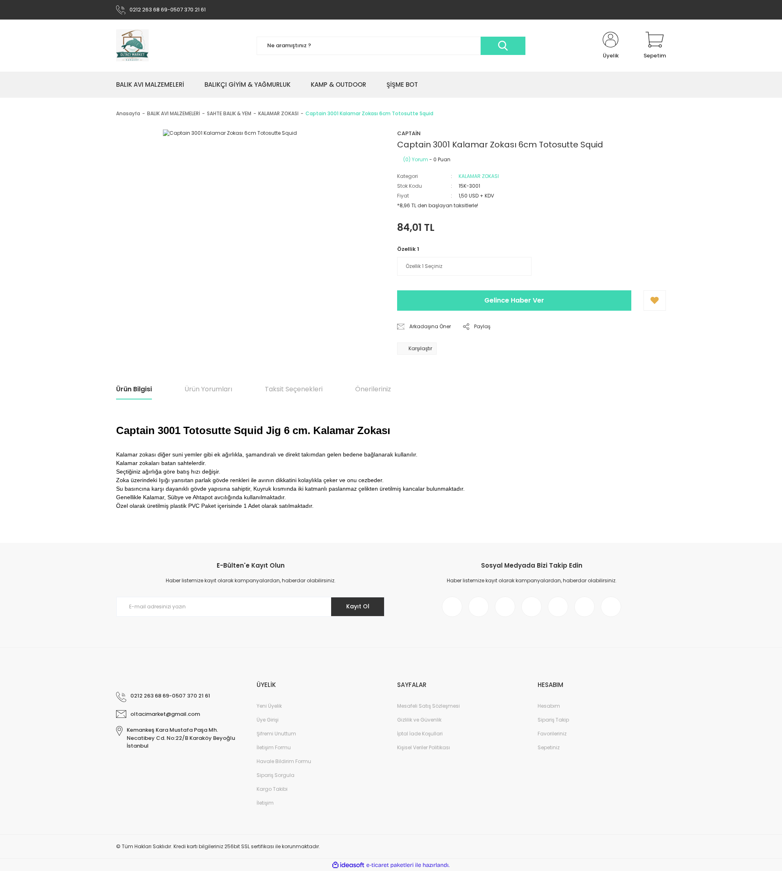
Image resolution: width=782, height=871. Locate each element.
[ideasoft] (348, 865)
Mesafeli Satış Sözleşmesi (428, 705)
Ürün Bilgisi (134, 389)
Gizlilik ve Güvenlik (419, 719)
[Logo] (132, 45)
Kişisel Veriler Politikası (423, 747)
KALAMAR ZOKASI (479, 176)
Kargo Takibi (272, 788)
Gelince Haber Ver (514, 300)
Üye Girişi (268, 719)
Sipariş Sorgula (275, 775)
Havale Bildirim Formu (284, 761)
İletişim (265, 802)
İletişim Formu (274, 747)
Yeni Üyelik (269, 705)
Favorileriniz (552, 733)
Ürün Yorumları (208, 389)
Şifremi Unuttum (276, 733)
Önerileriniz (373, 389)
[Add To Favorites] (655, 300)
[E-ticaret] (390, 865)
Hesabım (549, 705)
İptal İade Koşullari (420, 733)
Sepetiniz (549, 747)
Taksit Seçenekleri (294, 389)
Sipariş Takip (553, 719)
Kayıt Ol (357, 606)
